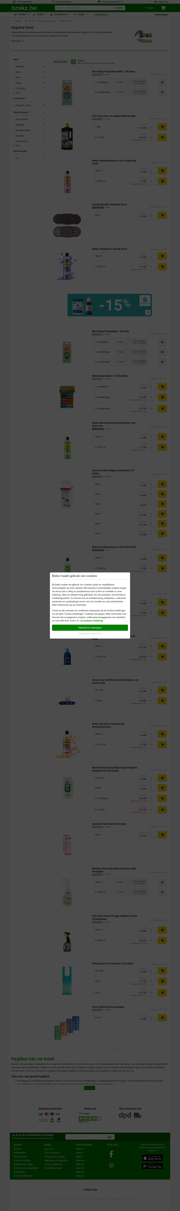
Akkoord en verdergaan (90, 627)
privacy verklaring (94, 620)
